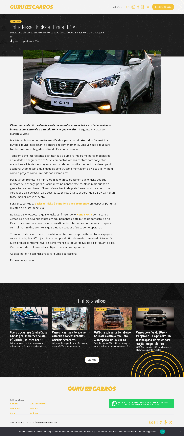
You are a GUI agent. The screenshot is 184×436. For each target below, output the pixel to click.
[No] (180, 431)
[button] (117, 7)
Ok (162, 431)
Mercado (59, 309)
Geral (12, 413)
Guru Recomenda (38, 403)
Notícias (101, 309)
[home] (31, 7)
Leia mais (92, 359)
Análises (16, 21)
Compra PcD (16, 408)
